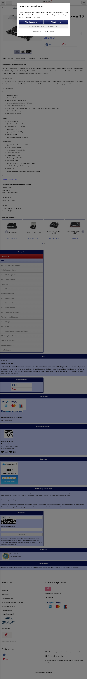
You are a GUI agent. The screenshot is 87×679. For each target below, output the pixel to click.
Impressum (37, 32)
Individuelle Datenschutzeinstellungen (43, 26)
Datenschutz (49, 32)
